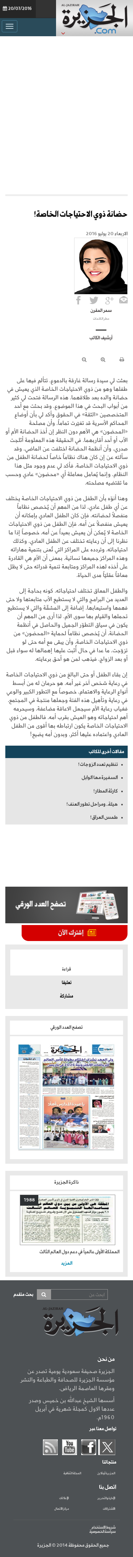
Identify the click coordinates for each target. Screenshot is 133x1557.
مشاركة (66, 996)
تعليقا (67, 983)
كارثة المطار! (105, 791)
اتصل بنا (107, 1487)
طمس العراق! (104, 817)
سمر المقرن (101, 311)
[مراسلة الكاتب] (123, 300)
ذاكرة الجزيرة (66, 1182)
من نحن (106, 1359)
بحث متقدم (23, 1294)
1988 (29, 1200)
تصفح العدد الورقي (66, 1027)
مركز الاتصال (61, 1509)
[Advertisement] (66, 113)
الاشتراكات (109, 1509)
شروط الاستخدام (104, 1527)
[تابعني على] (109, 300)
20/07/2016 (20, 9)
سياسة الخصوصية (102, 1532)
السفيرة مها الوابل (100, 777)
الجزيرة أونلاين (106, 1473)
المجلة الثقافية (72, 1473)
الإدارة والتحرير (106, 1498)
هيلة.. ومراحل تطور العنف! (92, 804)
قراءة (66, 969)
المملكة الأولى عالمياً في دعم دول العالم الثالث (79, 1252)
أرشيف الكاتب (100, 338)
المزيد (66, 1263)
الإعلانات (64, 1498)
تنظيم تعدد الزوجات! (98, 764)
